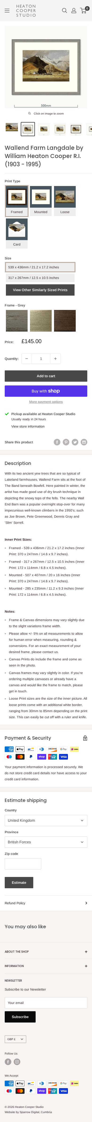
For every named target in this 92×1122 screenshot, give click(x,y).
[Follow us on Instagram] (17, 1062)
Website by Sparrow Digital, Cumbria (28, 1112)
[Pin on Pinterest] (66, 442)
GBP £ (11, 1039)
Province (11, 832)
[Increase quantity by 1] (55, 359)
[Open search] (64, 10)
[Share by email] (84, 442)
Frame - (15, 305)
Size (8, 258)
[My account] (73, 10)
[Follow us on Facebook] (8, 1062)
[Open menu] (7, 10)
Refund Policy (15, 903)
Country (11, 810)
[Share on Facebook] (57, 442)
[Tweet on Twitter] (75, 442)
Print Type (12, 181)
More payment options (46, 402)
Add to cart (46, 376)
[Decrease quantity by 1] (27, 359)
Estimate (19, 882)
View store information (28, 426)
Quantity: (12, 359)
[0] (83, 10)
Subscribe (20, 1017)
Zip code (11, 854)
